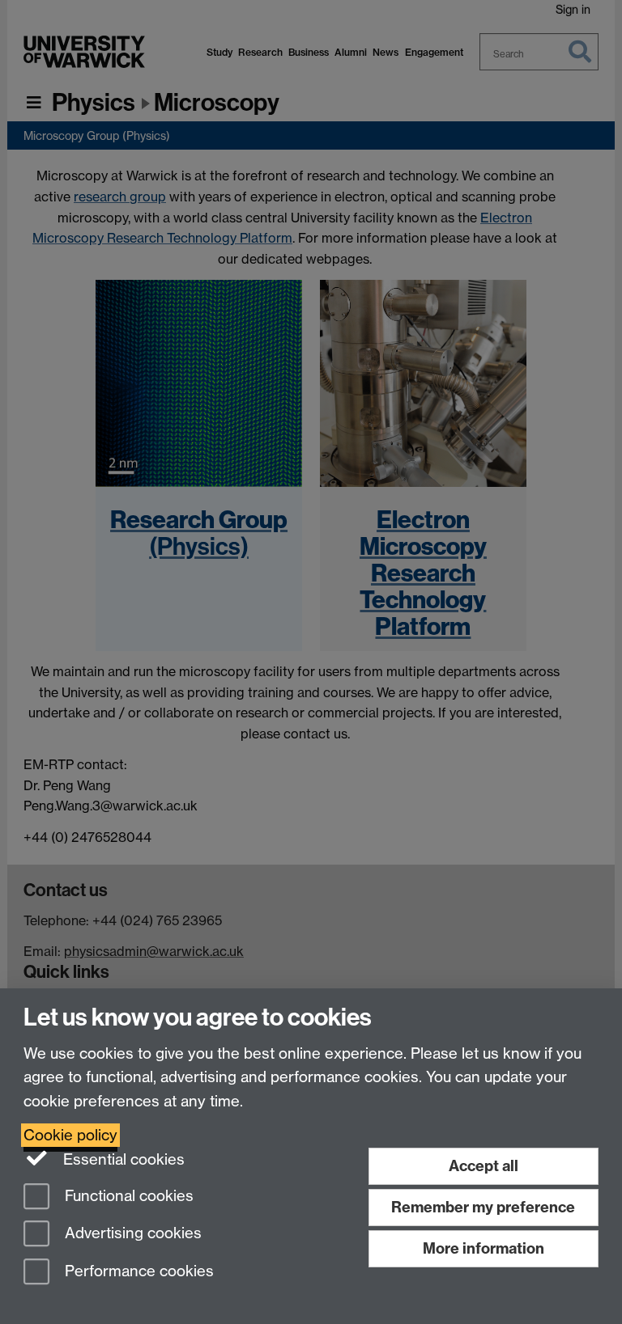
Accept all (483, 1166)
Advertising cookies (131, 1234)
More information (483, 1248)
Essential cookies (122, 1159)
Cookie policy (70, 1135)
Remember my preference (483, 1207)
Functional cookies (127, 1196)
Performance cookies (137, 1272)
